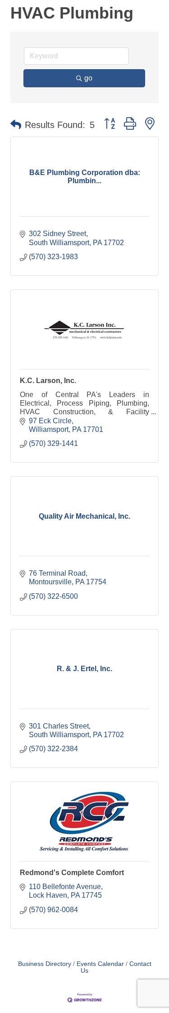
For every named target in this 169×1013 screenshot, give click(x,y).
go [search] (88, 78)
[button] (15, 125)
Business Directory (44, 964)
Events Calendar (100, 964)
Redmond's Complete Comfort (72, 872)
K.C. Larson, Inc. (48, 380)
